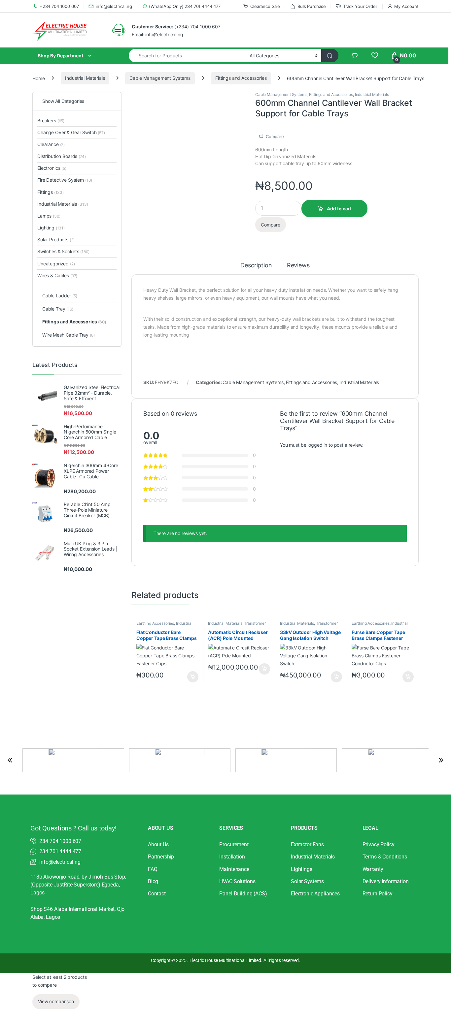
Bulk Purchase (311, 6)
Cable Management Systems (160, 78)
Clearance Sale (265, 6)
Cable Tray (57, 309)
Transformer (254, 623)
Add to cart (339, 208)
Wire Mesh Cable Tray (68, 335)
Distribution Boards (61, 156)
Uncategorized (56, 263)
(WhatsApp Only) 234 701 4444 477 (185, 6)
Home (38, 78)
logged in (317, 445)
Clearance (51, 144)
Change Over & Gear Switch (71, 132)
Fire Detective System (64, 180)
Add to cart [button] (192, 676)
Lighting (51, 227)
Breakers (50, 120)
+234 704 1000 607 (59, 6)
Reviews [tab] (298, 265)
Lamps (48, 216)
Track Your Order (360, 6)
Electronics (51, 168)
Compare (275, 136)
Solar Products (56, 239)
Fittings (50, 192)
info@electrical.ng (114, 6)
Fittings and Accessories (241, 78)
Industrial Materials (85, 78)
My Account (406, 6)
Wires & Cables (57, 275)
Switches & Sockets (63, 251)
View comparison (56, 1001)
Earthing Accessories (155, 623)
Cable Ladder (59, 295)
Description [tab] (256, 265)
